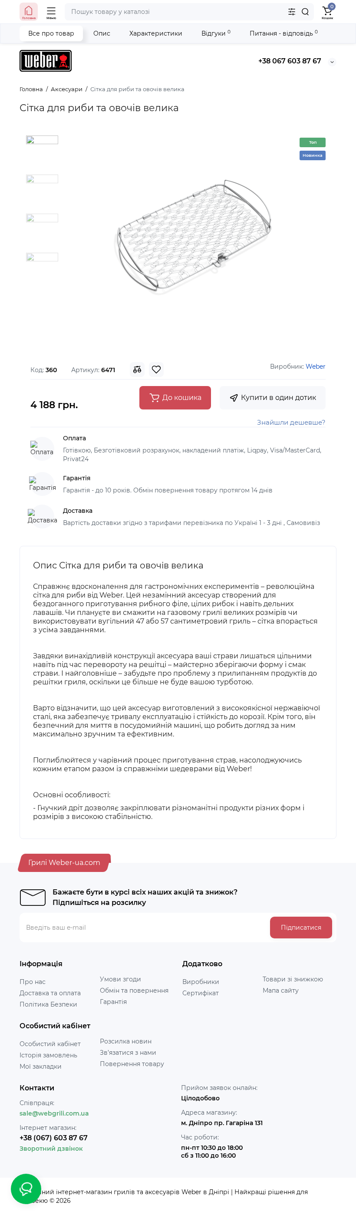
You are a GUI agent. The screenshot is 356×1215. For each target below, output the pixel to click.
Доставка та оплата (50, 993)
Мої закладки (41, 1066)
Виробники (200, 982)
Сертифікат (200, 993)
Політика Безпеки (48, 1004)
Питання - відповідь (284, 33)
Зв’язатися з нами (128, 1053)
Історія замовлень (48, 1055)
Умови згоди (120, 979)
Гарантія (113, 1002)
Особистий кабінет (50, 1044)
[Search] (305, 12)
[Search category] (292, 12)
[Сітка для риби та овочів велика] (192, 240)
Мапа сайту (281, 990)
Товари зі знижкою (293, 979)
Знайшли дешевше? (291, 422)
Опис (101, 33)
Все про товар (51, 33)
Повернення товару (132, 1064)
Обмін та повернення (134, 990)
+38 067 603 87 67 (289, 61)
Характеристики (155, 33)
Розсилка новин (126, 1041)
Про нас (33, 982)
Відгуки (216, 33)
